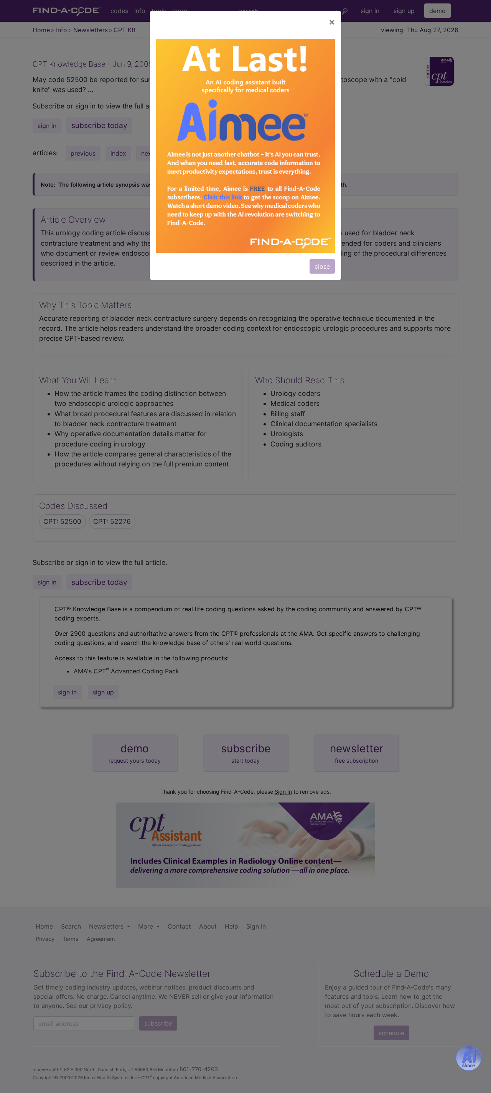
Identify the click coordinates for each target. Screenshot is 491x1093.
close (322, 266)
